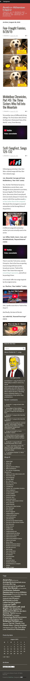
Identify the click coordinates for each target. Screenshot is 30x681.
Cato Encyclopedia (22, 588)
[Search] (24, 348)
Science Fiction (11, 620)
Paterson (18, 613)
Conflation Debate (11, 590)
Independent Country (12, 513)
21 (11, 651)
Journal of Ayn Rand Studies (14, 520)
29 (14, 653)
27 (7, 653)
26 (4, 653)
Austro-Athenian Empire (14, 8)
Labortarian (8, 602)
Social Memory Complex (13, 563)
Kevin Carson (10, 526)
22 (14, 651)
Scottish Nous (10, 560)
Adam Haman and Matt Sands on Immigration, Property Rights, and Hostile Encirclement (14, 436)
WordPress (11, 677)
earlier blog (19, 395)
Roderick (6, 36)
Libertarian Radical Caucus (14, 538)
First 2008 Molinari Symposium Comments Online (14, 427)
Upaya (8, 565)
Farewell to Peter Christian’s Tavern (13, 431)
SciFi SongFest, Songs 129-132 (15, 150)
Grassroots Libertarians (13, 506)
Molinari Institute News (13, 544)
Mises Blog (9, 542)
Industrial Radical (11, 515)
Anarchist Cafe (10, 475)
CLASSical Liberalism (12, 492)
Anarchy (7, 579)
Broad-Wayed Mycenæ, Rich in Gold (13, 442)
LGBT (11, 609)
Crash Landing (10, 493)
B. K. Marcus (9, 481)
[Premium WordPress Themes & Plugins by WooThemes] (23, 677)
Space (21, 621)
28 (11, 653)
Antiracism (16, 582)
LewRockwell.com (11, 531)
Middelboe (17, 609)
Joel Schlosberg (10, 517)
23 (17, 651)
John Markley (10, 519)
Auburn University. (18, 382)
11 (24, 647)
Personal (7, 615)
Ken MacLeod (10, 524)
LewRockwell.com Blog (13, 533)
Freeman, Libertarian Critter (14, 501)
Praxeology (8, 617)
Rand (15, 617)
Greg (7, 431)
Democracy (8, 592)
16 (17, 649)
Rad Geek (9, 558)
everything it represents (10, 273)
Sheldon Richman (11, 562)
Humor (17, 596)
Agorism (8, 465)
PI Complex (15, 615)
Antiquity (7, 582)
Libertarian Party (11, 536)
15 (14, 649)
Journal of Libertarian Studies (15, 522)
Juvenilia (15, 600)
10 (21, 647)
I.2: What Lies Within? (14, 453)
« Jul (4, 657)
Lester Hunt (9, 529)
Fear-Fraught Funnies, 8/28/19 (14, 30)
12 (4, 649)
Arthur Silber (10, 479)
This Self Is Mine (9, 450)
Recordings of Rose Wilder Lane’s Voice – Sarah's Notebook (14, 409)
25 (24, 651)
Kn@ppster (9, 528)
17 (21, 649)
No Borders (21, 611)
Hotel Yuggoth (10, 511)
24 (21, 651)
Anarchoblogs (10, 477)
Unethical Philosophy (16, 629)
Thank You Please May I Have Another (15, 624)
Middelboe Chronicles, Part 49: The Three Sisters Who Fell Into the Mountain (15, 101)
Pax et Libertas (10, 553)
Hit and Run (9, 510)
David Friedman (10, 495)
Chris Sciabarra (10, 490)
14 (11, 649)
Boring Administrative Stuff (11, 585)
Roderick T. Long (11, 404)
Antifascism (15, 580)
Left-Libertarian (9, 605)
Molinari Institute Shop (13, 545)
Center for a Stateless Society (15, 488)
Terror (11, 623)
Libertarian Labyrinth (12, 535)
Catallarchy (9, 486)
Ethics (23, 592)
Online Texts (9, 613)
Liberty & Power (11, 540)
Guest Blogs (10, 596)
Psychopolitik (10, 556)
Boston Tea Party (11, 483)
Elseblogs (17, 592)
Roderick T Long (11, 415)
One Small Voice (11, 551)
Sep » (8, 657)
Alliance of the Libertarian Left (15, 474)
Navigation (6, 1)
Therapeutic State (8, 627)
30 (17, 653)
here (16, 391)
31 (21, 653)
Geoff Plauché (10, 504)
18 (24, 649)
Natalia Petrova (11, 547)
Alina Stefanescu (11, 468)
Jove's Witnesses (11, 599)
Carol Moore (10, 484)
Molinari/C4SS (10, 611)
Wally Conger (10, 567)
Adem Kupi (9, 461)
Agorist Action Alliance (13, 467)
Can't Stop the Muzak (14, 587)
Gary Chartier (10, 502)
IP (13, 598)
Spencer (5, 623)
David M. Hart (10, 497)
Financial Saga (16, 594)
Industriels (7, 598)
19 (4, 651)
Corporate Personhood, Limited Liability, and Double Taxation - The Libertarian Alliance (14, 424)
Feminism (7, 594)
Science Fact (17, 619)
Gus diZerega (10, 508)
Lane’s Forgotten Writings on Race (14, 411)
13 (7, 649)
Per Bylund (9, 554)
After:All (8, 463)
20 (7, 651)
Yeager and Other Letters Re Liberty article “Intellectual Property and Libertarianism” (14, 447)
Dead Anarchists (11, 499)
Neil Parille (9, 549)
